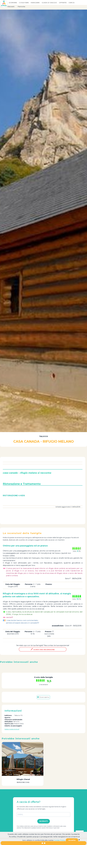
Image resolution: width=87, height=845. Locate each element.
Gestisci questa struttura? (12, 729)
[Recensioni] (41, 680)
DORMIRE (13, 2)
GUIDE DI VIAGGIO (49, 2)
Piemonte (21, 6)
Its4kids (5, 540)
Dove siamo (44, 697)
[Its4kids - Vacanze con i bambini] (4, 4)
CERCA (71, 2)
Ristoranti (11, 6)
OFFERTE (63, 2)
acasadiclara (57, 626)
